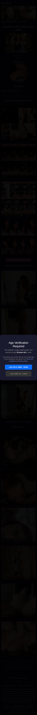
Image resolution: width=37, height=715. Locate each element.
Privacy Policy (23, 361)
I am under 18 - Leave (18, 374)
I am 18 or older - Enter (18, 367)
